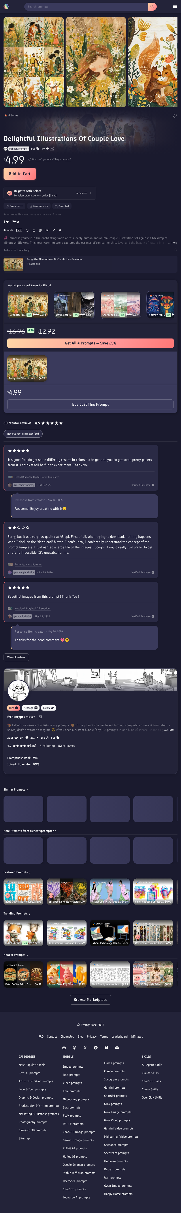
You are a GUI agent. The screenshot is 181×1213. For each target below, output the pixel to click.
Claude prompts (114, 1071)
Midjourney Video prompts (121, 1137)
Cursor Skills (150, 1089)
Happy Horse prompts (118, 1194)
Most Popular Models (32, 1065)
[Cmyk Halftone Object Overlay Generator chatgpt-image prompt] (153, 891)
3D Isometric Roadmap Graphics (64, 943)
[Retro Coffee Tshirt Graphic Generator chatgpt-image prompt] (23, 974)
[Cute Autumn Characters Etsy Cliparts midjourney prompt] (23, 933)
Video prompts (72, 1083)
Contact (52, 1036)
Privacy (92, 1036)
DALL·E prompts (73, 1124)
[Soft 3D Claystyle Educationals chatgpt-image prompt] (153, 974)
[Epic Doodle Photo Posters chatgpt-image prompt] (67, 891)
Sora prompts (71, 1107)
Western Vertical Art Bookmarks (150, 943)
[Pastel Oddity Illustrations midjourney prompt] (110, 891)
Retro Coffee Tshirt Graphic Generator (20, 984)
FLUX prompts (72, 1116)
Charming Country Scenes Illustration (110, 314)
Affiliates (137, 1036)
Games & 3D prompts (32, 1130)
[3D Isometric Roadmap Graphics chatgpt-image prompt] (67, 933)
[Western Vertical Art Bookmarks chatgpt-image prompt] (153, 933)
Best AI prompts (29, 1073)
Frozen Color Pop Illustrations (64, 984)
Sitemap (24, 1138)
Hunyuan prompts (116, 1161)
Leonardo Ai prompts (76, 1197)
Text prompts (71, 1075)
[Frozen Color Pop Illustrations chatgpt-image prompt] (67, 974)
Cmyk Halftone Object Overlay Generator (150, 901)
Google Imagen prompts (79, 1165)
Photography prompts (33, 1122)
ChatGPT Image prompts (79, 1132)
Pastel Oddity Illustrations (107, 901)
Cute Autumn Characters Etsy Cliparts (13, 943)
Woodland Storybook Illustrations (33, 608)
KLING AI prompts (75, 1148)
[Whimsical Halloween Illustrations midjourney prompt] (74, 305)
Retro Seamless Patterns (28, 564)
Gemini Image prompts (78, 1140)
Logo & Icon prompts (32, 1089)
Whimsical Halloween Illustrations (64, 314)
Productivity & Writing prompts (39, 1106)
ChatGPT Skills (151, 1081)
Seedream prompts (116, 1153)
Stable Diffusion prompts (79, 1173)
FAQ (40, 1036)
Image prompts (73, 1067)
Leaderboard (120, 1036)
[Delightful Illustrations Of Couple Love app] (90, 270)
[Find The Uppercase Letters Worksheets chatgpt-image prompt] (110, 974)
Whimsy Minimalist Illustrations (157, 314)
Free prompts (71, 1091)
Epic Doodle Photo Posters (63, 901)
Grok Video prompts (117, 1120)
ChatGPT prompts (74, 1189)
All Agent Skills (152, 1065)
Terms (104, 1036)
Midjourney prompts (76, 1099)
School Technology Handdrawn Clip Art (107, 943)
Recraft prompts (114, 1169)
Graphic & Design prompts (36, 1097)
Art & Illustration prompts (36, 1081)
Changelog (67, 1036)
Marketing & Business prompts (39, 1114)
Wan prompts (112, 1177)
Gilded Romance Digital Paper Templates (37, 477)
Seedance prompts (116, 1145)
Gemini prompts (114, 1087)
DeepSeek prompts (75, 1181)
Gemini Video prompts (119, 1128)
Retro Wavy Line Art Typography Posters (20, 901)
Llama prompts (114, 1063)
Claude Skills (150, 1073)
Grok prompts (113, 1104)
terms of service (53, 214)
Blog (80, 1036)
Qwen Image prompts (118, 1186)
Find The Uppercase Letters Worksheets (107, 984)
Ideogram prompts (116, 1079)
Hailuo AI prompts (75, 1156)
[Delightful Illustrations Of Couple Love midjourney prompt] (27, 368)
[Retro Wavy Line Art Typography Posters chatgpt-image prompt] (23, 891)
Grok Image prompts (117, 1112)
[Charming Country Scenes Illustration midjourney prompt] (120, 305)
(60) (52, 148)
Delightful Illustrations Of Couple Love (24, 378)
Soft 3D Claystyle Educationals (150, 984)
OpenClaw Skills (152, 1097)
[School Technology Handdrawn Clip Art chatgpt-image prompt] (110, 933)
